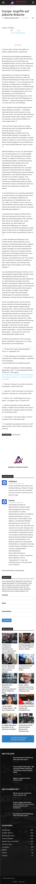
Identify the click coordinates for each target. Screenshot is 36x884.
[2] (16, 82)
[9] (9, 267)
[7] (19, 209)
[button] (3, 2)
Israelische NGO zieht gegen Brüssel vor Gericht (25, 668)
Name (4, 603)
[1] (30, 70)
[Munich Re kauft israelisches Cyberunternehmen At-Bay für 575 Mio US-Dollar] (9, 678)
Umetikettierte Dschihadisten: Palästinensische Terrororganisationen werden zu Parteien (9, 649)
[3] (9, 100)
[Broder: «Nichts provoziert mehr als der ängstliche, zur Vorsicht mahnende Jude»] (26, 678)
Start (3, 7)
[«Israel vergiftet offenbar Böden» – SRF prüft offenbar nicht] (9, 699)
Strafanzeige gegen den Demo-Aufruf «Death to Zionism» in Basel (26, 647)
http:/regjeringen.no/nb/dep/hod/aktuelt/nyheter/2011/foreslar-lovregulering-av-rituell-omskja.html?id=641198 (18, 377)
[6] (3, 147)
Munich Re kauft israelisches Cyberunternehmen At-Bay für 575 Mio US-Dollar (9, 689)
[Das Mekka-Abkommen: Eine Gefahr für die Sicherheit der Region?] (9, 718)
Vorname (5, 595)
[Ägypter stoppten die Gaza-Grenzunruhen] (7, 780)
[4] (22, 110)
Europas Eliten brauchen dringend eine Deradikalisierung (26, 708)
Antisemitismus (16, 434)
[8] (3, 235)
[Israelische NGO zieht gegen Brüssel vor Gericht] (26, 659)
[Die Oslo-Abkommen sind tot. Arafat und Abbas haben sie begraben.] (9, 659)
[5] (17, 121)
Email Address (6, 611)
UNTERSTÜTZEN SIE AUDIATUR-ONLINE (19, 739)
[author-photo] (18, 464)
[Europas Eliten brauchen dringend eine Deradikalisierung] (26, 699)
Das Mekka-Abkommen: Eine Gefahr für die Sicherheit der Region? (9, 727)
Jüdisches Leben (10, 7)
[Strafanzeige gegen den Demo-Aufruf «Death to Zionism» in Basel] (26, 638)
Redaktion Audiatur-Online (11, 18)
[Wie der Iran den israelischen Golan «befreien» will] (7, 795)
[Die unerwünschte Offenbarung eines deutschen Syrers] (7, 760)
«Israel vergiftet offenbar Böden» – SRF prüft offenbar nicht (9, 708)
